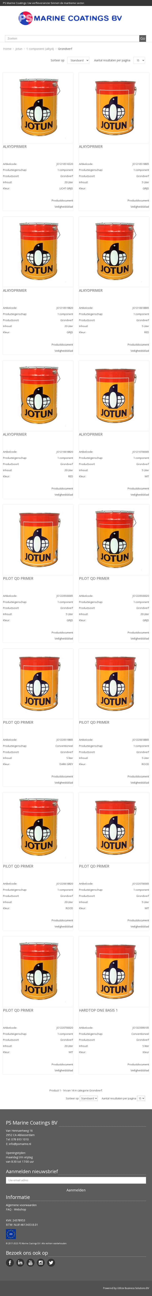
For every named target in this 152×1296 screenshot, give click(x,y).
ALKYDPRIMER (15, 146)
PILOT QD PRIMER (18, 578)
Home (7, 49)
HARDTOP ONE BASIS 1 (98, 1010)
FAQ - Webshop (16, 1209)
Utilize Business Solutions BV (133, 1288)
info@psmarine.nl (20, 1144)
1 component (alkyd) (40, 49)
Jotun (18, 49)
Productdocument (62, 200)
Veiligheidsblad (64, 206)
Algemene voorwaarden (21, 1205)
